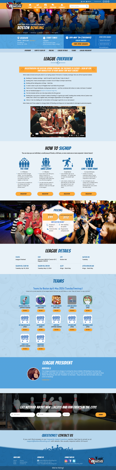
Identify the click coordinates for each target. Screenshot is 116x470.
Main (18, 33)
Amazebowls (40, 344)
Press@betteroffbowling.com (49, 464)
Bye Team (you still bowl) (25, 325)
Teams (47, 33)
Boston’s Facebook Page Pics (49, 91)
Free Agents (55, 33)
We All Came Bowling (56, 306)
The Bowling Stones (88, 325)
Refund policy (23, 462)
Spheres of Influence (40, 306)
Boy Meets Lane (72, 325)
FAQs (14, 462)
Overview (28, 50)
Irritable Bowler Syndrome (26, 306)
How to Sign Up (40, 50)
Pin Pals (88, 306)
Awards (41, 33)
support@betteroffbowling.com (39, 441)
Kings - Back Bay (65, 268)
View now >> (25, 310)
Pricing (51, 50)
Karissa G (46, 368)
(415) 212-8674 (47, 462)
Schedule (25, 33)
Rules (14, 464)
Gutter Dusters (41, 325)
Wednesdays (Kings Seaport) (105, 40)
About (15, 461)
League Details (63, 50)
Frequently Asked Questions (57, 439)
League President (85, 50)
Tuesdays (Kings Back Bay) (104, 44)
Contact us (23, 464)
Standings (33, 33)
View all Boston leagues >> (104, 47)
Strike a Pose (25, 344)
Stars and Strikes (72, 306)
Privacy (22, 461)
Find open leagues (81, 44)
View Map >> (33, 40)
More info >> (86, 13)
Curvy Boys (56, 325)
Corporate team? (88, 12)
